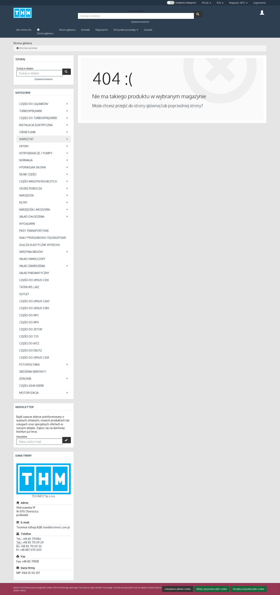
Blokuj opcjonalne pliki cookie (212, 589)
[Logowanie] (262, 12)
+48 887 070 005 (31, 549)
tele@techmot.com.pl (56, 527)
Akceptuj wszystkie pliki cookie (248, 589)
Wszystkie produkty (125, 29)
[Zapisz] (66, 440)
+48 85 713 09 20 (31, 546)
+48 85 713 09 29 (33, 542)
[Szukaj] (198, 14)
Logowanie (259, 2)
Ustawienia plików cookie (178, 589)
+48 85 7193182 (31, 538)
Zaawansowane (140, 21)
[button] (206, 3)
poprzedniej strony (184, 105)
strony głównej (147, 105)
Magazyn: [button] (237, 2)
